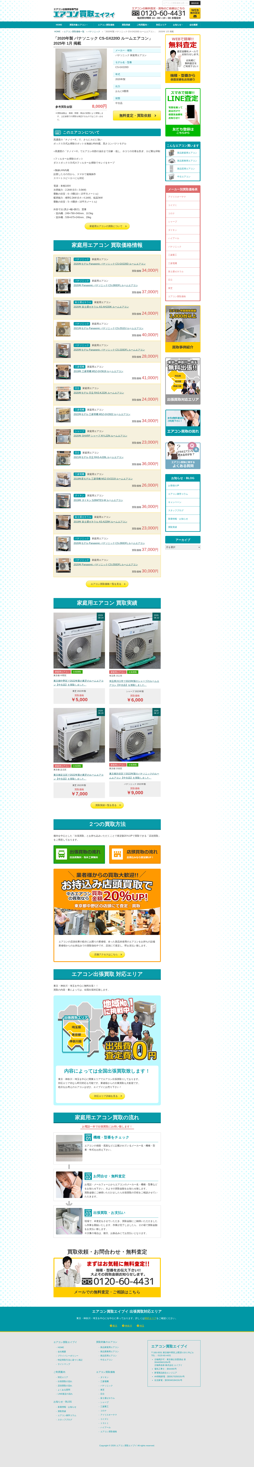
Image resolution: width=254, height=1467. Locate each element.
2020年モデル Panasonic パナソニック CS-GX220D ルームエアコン (110, 264)
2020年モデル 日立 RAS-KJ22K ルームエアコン (99, 393)
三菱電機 (172, 263)
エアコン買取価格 (106, 25)
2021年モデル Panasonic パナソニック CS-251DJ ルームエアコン (108, 328)
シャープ (172, 221)
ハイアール (173, 238)
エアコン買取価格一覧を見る (106, 584)
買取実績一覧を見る (106, 805)
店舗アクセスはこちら (106, 954)
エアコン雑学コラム (178, 494)
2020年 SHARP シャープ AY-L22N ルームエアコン (100, 435)
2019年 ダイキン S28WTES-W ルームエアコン (98, 500)
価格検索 (195, 3)
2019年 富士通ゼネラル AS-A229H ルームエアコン (100, 521)
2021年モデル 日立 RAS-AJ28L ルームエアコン (99, 457)
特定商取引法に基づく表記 (70, 1360)
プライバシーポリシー (68, 1356)
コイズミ (172, 205)
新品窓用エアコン (108, 1355)
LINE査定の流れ (65, 1394)
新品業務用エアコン (109, 1351)
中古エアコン (106, 1360)
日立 (170, 279)
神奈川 (128, 1326)
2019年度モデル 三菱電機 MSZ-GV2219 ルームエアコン (103, 478)
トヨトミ (104, 1423)
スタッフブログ (176, 510)
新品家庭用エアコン (109, 1347)
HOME (59, 25)
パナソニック (94, 31)
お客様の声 (173, 485)
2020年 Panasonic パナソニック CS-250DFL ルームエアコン (106, 564)
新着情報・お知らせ (178, 519)
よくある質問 (64, 1390)
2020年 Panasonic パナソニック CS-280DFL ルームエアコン (106, 285)
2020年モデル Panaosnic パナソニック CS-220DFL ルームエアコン (109, 350)
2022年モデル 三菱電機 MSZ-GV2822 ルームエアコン (102, 414)
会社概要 (193, 25)
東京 (115, 1326)
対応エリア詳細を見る (106, 1096)
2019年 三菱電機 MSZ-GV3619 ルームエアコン (98, 371)
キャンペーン (174, 502)
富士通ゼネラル (176, 271)
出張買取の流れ (65, 1381)
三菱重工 (172, 255)
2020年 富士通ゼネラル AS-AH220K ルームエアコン (101, 307)
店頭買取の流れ (65, 1385)
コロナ (171, 213)
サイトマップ (64, 1364)
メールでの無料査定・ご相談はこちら (107, 1292)
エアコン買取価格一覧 (74, 31)
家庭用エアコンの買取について (106, 226)
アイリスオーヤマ (177, 196)
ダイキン (172, 230)
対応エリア (161, 25)
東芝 (170, 288)
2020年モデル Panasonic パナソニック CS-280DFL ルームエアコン (109, 543)
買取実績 (126, 25)
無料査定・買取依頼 (135, 115)
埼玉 (141, 1326)
